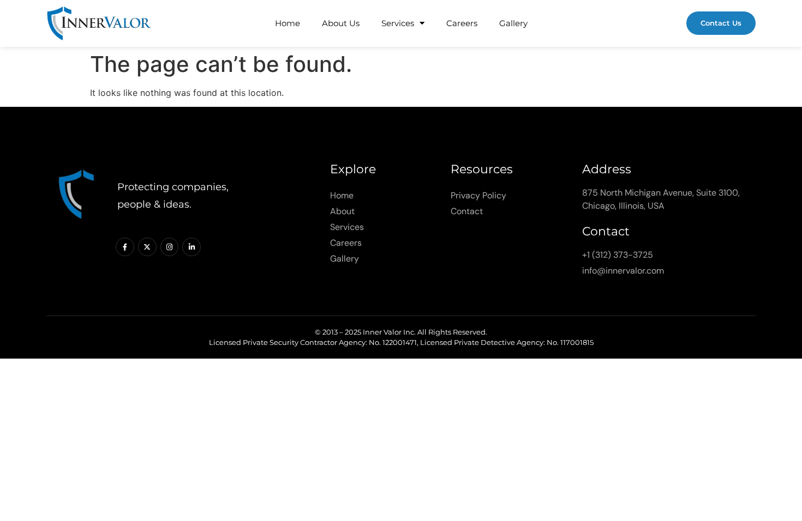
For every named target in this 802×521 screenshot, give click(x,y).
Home (287, 23)
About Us (341, 23)
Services (397, 23)
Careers (461, 23)
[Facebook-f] (125, 247)
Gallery (513, 23)
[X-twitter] (147, 247)
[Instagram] (169, 247)
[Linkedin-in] (191, 247)
